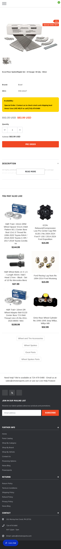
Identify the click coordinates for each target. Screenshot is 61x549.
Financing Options (9, 461)
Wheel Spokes (30, 345)
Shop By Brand (8, 448)
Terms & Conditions (9, 488)
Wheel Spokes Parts (30, 359)
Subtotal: (5, 137)
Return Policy (7, 483)
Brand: (5, 85)
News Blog (6, 466)
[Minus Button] (4, 130)
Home (4, 434)
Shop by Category (9, 443)
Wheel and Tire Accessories (30, 338)
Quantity (5, 124)
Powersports (7, 470)
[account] (50, 4)
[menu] (4, 3)
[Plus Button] (19, 130)
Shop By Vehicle (8, 452)
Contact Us (6, 456)
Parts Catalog (7, 438)
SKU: (4, 91)
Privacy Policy (7, 502)
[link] (7, 60)
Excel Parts (31, 352)
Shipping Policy (8, 492)
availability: (8, 101)
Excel (20, 85)
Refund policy (7, 497)
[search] (11, 3)
